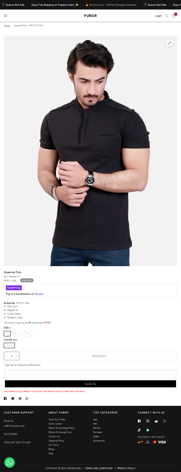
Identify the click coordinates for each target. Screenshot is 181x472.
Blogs (51, 449)
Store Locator (55, 423)
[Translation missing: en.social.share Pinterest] (21, 398)
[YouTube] (159, 421)
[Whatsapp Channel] (150, 430)
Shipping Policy (56, 440)
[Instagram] (150, 421)
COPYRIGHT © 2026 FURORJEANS (63, 468)
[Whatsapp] (167, 421)
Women (96, 427)
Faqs (51, 453)
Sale (95, 419)
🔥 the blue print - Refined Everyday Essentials (104, 4)
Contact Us (54, 436)
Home (7, 25)
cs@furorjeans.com (14, 425)
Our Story (54, 444)
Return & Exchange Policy (61, 427)
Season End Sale (150, 4)
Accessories (99, 440)
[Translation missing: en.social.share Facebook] (6, 398)
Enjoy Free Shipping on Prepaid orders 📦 (48, 4)
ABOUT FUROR (59, 412)
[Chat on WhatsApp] (9, 462)
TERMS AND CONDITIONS (99, 468)
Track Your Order (57, 419)
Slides (96, 436)
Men (95, 423)
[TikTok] (142, 430)
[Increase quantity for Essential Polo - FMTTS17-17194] (16, 356)
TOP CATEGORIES (105, 412)
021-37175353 (10, 434)
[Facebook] (142, 421)
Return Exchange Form (60, 432)
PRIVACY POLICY (126, 468)
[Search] (166, 16)
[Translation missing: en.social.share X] (13, 398)
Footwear (97, 432)
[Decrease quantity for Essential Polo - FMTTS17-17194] (6, 356)
